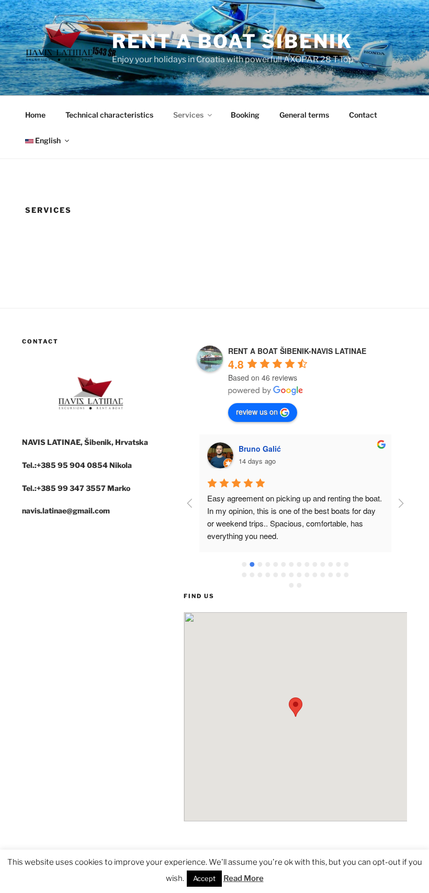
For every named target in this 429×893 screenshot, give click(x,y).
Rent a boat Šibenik (232, 41)
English (47, 140)
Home (35, 114)
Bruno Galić (260, 448)
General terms (304, 114)
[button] (296, 707)
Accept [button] (204, 878)
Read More (243, 878)
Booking (245, 114)
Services (188, 114)
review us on (257, 411)
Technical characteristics (109, 114)
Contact (363, 114)
